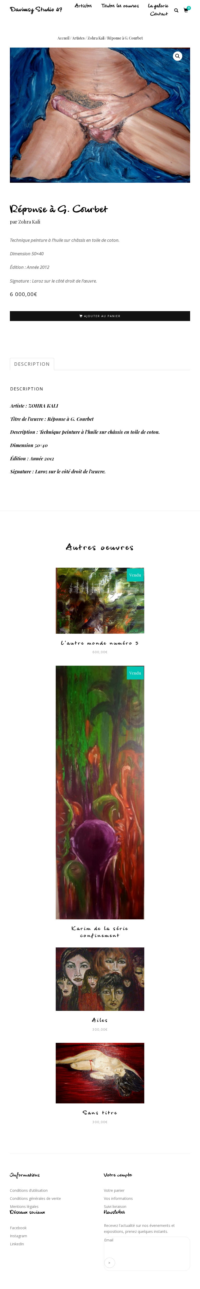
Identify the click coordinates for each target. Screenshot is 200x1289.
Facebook (18, 1227)
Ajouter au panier (102, 316)
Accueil (63, 38)
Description (32, 364)
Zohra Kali (96, 38)
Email (108, 1240)
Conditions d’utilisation (29, 1190)
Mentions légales (24, 1206)
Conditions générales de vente (35, 1198)
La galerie (158, 6)
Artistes (83, 6)
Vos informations (118, 1198)
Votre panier (114, 1190)
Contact (159, 14)
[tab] (32, 364)
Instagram (18, 1235)
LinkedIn (17, 1243)
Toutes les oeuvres (120, 6)
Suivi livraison (115, 1206)
